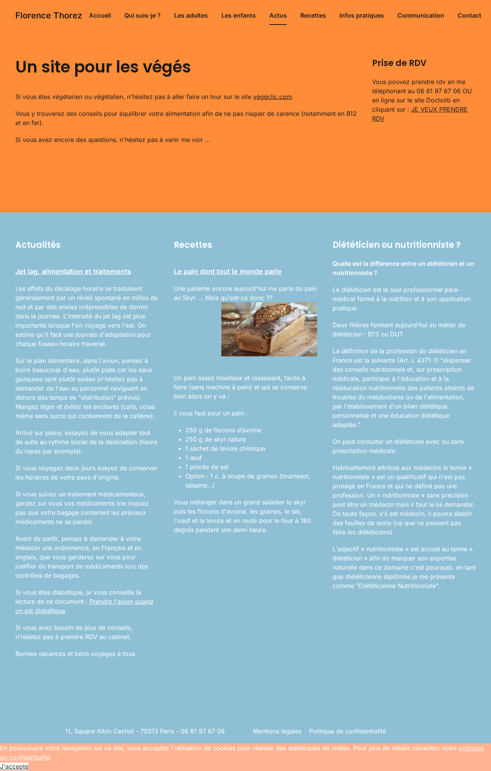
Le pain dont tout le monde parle (228, 271)
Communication (420, 15)
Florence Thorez (48, 15)
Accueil (100, 15)
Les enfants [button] (238, 15)
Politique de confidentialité (347, 731)
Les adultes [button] (191, 15)
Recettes (313, 15)
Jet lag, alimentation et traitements (73, 271)
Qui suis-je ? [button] (142, 15)
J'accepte (14, 766)
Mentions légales (277, 731)
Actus (278, 15)
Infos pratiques (361, 15)
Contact (469, 15)
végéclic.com (272, 96)
